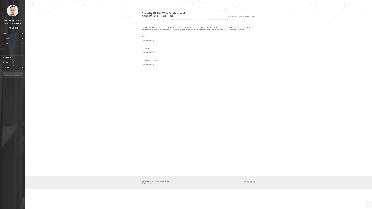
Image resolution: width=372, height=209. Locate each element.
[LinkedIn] (9, 28)
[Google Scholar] (15, 28)
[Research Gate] (12, 28)
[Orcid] (18, 28)
